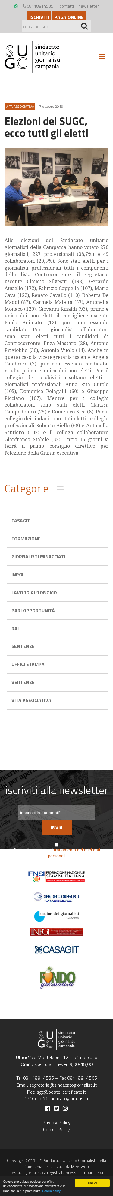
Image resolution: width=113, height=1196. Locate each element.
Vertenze (23, 682)
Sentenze (23, 646)
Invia (57, 827)
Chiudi (92, 1183)
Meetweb (80, 1166)
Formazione (26, 538)
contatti (67, 6)
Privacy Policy (56, 1122)
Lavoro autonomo (34, 592)
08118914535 (39, 6)
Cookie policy (51, 1190)
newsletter (88, 6)
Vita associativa (31, 700)
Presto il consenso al (56, 852)
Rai (15, 628)
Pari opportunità (33, 610)
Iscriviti (39, 17)
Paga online (69, 17)
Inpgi (17, 574)
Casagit (20, 520)
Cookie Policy (56, 1129)
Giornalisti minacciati (38, 556)
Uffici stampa (28, 664)
